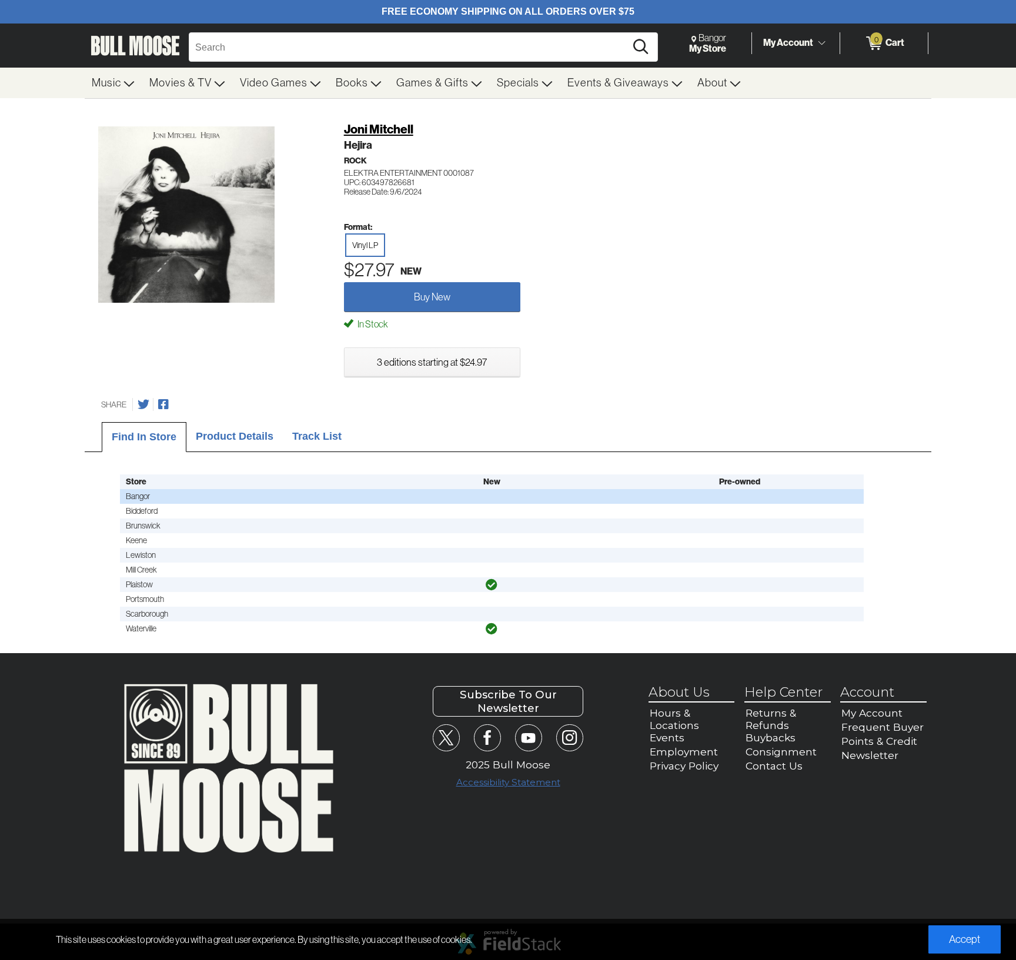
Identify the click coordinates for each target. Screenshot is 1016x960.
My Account (788, 42)
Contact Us (774, 766)
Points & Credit (879, 741)
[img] (491, 585)
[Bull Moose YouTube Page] (528, 737)
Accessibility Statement (508, 782)
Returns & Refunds (771, 719)
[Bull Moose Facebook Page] (487, 737)
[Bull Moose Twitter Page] (446, 737)
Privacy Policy (684, 766)
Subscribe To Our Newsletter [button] (508, 701)
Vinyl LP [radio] (365, 245)
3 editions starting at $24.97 (432, 362)
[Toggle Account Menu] (821, 43)
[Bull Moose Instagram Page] (569, 737)
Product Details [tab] (234, 436)
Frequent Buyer (882, 727)
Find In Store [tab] (144, 437)
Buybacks (771, 737)
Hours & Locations (674, 719)
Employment (684, 751)
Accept (964, 939)
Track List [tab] (317, 436)
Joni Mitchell (378, 129)
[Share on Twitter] (143, 404)
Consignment (781, 751)
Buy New (432, 297)
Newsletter (869, 755)
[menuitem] (113, 83)
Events (667, 737)
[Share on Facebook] (163, 404)
